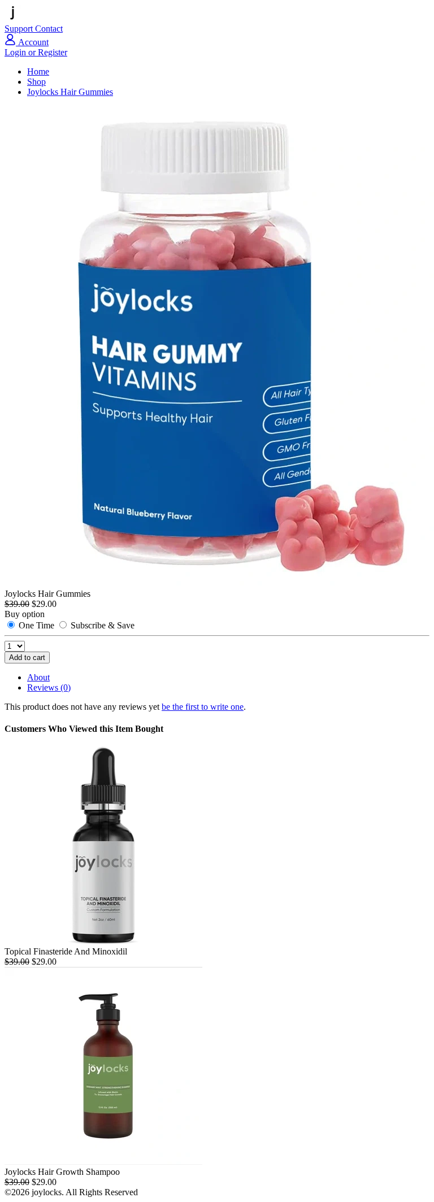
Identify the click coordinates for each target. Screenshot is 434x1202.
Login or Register (36, 52)
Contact (49, 28)
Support (20, 28)
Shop (36, 81)
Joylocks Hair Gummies (70, 92)
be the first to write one (203, 706)
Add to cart (27, 657)
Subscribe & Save (101, 625)
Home (38, 71)
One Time (36, 625)
